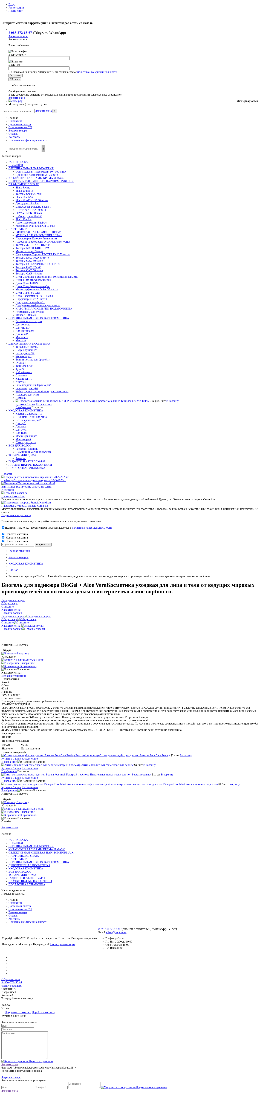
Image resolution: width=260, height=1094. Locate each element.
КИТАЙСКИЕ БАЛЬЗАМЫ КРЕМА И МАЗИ (36, 849)
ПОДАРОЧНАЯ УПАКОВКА (26, 884)
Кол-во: (6, 1004)
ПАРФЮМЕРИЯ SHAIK (23, 855)
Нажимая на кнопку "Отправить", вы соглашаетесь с (65, 71)
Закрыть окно (16, 97)
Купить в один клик (40, 1061)
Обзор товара (9, 619)
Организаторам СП (20, 127)
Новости (6, 473)
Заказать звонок (18, 36)
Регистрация (16, 7)
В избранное (23, 407)
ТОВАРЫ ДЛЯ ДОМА (22, 874)
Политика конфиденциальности (27, 140)
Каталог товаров (11, 155)
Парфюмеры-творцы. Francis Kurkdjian (24, 505)
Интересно (8, 489)
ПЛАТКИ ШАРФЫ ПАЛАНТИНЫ (30, 881)
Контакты (14, 136)
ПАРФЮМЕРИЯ (18, 858)
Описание (7, 622)
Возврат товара (17, 130)
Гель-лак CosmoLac (13, 496)
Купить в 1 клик (25, 404)
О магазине (15, 120)
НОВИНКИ (15, 842)
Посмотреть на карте (62, 944)
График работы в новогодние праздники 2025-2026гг (33, 480)
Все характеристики (13, 675)
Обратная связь (10, 979)
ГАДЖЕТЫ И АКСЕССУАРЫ (26, 878)
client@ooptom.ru (248, 100)
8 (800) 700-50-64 (11, 982)
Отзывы (13, 133)
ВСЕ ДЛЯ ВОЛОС (19, 871)
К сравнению (44, 404)
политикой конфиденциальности (97, 71)
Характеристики (11, 625)
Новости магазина (16, 533)
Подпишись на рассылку (16, 515)
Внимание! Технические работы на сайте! (26, 486)
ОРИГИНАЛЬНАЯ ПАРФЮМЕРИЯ (31, 846)
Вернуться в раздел (13, 616)
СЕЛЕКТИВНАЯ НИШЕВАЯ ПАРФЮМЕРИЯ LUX (41, 852)
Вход (11, 4)
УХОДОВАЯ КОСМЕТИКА (25, 868)
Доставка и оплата (19, 124)
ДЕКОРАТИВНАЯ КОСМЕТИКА (29, 865)
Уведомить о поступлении (151, 1087)
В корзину (172, 400)
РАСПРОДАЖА (18, 839)
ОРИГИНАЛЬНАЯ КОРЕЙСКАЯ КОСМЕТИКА (38, 862)
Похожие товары (11, 628)
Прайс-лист (15, 10)
